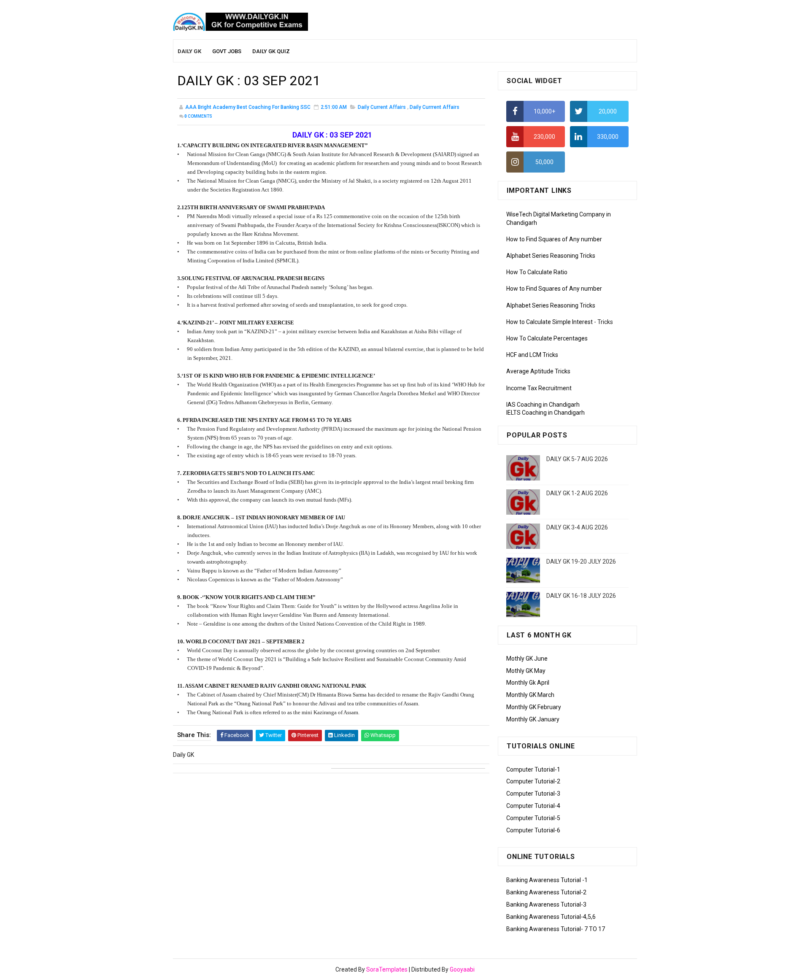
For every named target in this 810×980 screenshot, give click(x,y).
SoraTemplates (387, 969)
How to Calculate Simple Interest (549, 322)
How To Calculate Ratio (536, 272)
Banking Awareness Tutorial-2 (546, 892)
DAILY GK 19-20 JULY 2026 (581, 561)
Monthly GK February (533, 707)
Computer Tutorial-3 (533, 793)
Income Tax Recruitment (539, 388)
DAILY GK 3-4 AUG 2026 (577, 527)
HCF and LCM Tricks (532, 354)
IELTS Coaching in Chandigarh (545, 412)
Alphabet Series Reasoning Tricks (550, 255)
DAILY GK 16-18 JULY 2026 (581, 595)
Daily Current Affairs (382, 107)
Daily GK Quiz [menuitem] (271, 51)
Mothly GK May (525, 670)
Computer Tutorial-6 (533, 830)
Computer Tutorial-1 (533, 769)
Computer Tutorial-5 (533, 818)
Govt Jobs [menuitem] (226, 51)
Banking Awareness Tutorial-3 (546, 904)
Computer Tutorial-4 (533, 805)
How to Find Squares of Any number (554, 239)
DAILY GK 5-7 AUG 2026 (577, 459)
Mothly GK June (527, 658)
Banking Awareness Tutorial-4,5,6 (551, 916)
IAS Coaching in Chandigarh (543, 404)
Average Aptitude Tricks (538, 371)
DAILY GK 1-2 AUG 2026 (577, 493)
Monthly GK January (532, 719)
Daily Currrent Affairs (434, 107)
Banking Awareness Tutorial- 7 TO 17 (555, 929)
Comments (198, 116)
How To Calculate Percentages (547, 338)
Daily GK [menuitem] (189, 51)
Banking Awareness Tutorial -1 (547, 880)
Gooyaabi (462, 969)
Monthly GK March (530, 694)
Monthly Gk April (527, 682)
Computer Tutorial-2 (533, 781)
